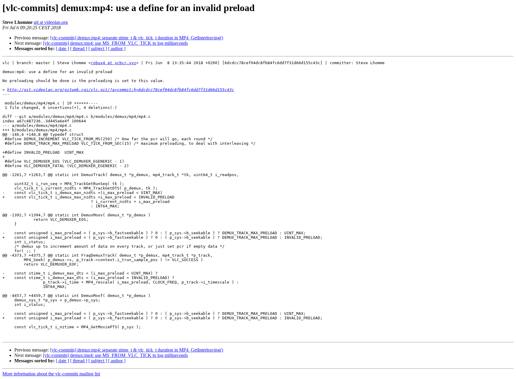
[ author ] (116, 48)
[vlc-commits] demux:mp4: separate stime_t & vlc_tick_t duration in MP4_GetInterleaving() (136, 37)
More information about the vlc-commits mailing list (51, 373)
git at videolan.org (51, 22)
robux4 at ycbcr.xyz (113, 63)
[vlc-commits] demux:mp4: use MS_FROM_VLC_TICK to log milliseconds (115, 43)
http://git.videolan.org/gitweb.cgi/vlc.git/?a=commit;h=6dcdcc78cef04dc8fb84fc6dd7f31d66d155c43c (120, 89)
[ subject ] (97, 48)
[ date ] (62, 48)
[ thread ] (78, 48)
